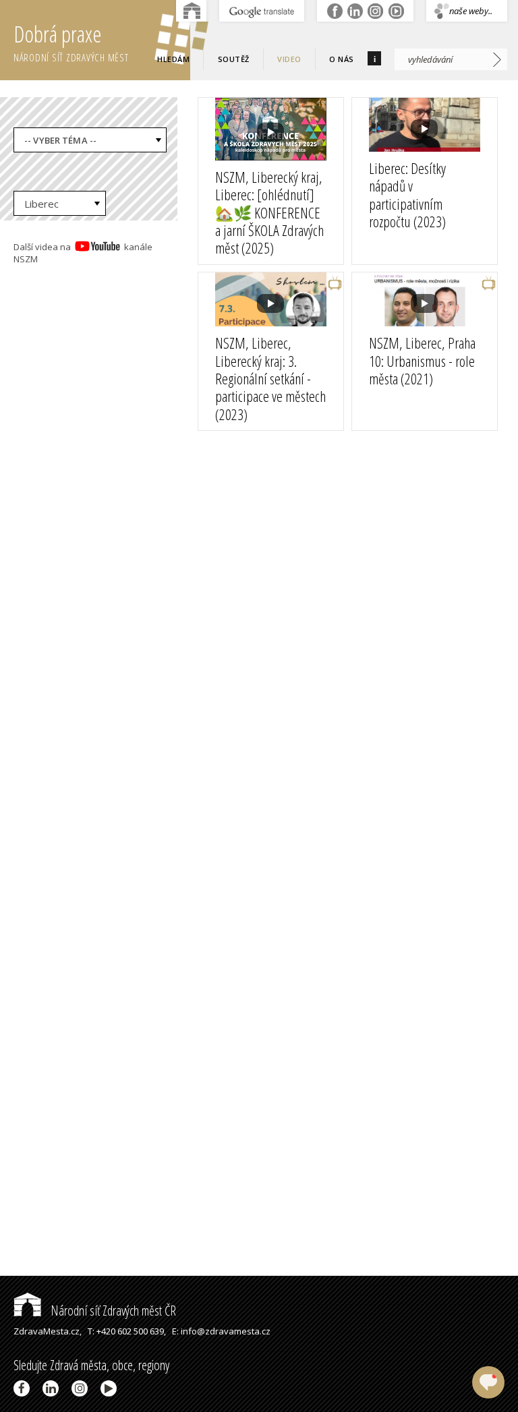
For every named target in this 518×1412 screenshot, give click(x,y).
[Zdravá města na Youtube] (110, 1388)
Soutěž (234, 59)
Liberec (41, 203)
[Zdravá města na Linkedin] (52, 1388)
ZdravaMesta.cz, (47, 1331)
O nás (341, 59)
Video (289, 59)
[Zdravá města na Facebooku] (23, 1388)
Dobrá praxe (71, 41)
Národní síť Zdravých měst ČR (112, 1310)
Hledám (173, 59)
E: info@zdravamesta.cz (221, 1331)
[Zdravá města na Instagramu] (81, 1388)
